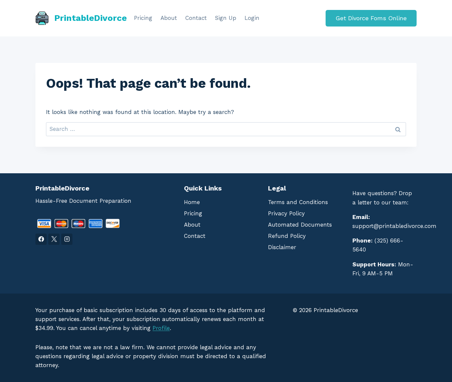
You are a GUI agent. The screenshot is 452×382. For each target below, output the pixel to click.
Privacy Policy (286, 213)
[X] (54, 239)
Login (252, 18)
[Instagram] (66, 239)
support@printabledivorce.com (394, 226)
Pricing (143, 18)
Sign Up (225, 18)
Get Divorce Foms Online (371, 18)
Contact (196, 18)
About (168, 18)
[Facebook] (41, 239)
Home (192, 202)
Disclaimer (282, 247)
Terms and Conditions (298, 202)
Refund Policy (287, 236)
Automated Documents (300, 224)
